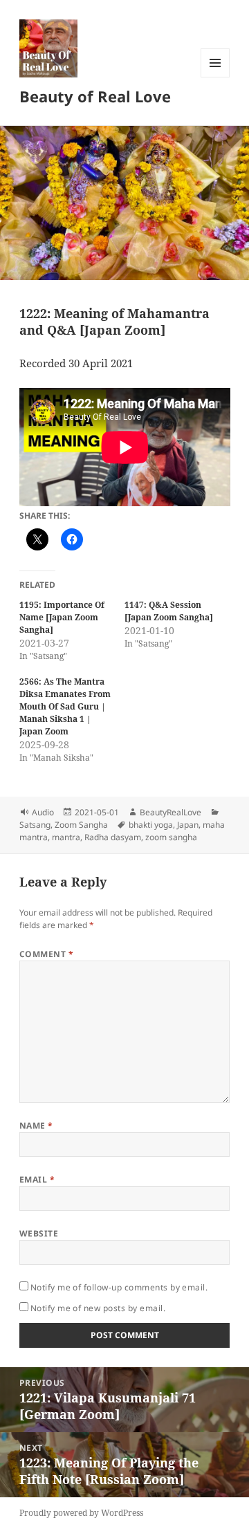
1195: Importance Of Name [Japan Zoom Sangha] (61, 617)
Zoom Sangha (81, 825)
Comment (46, 954)
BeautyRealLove (170, 812)
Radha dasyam (112, 837)
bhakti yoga (151, 825)
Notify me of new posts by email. (97, 1308)
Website (38, 1233)
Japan (188, 825)
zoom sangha (171, 837)
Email (37, 1179)
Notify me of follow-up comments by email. (119, 1287)
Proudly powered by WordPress (81, 1513)
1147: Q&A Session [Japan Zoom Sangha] (168, 611)
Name (36, 1125)
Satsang (34, 825)
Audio (43, 812)
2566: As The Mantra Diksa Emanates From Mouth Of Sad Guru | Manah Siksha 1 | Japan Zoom (65, 706)
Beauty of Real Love (95, 96)
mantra (66, 837)
